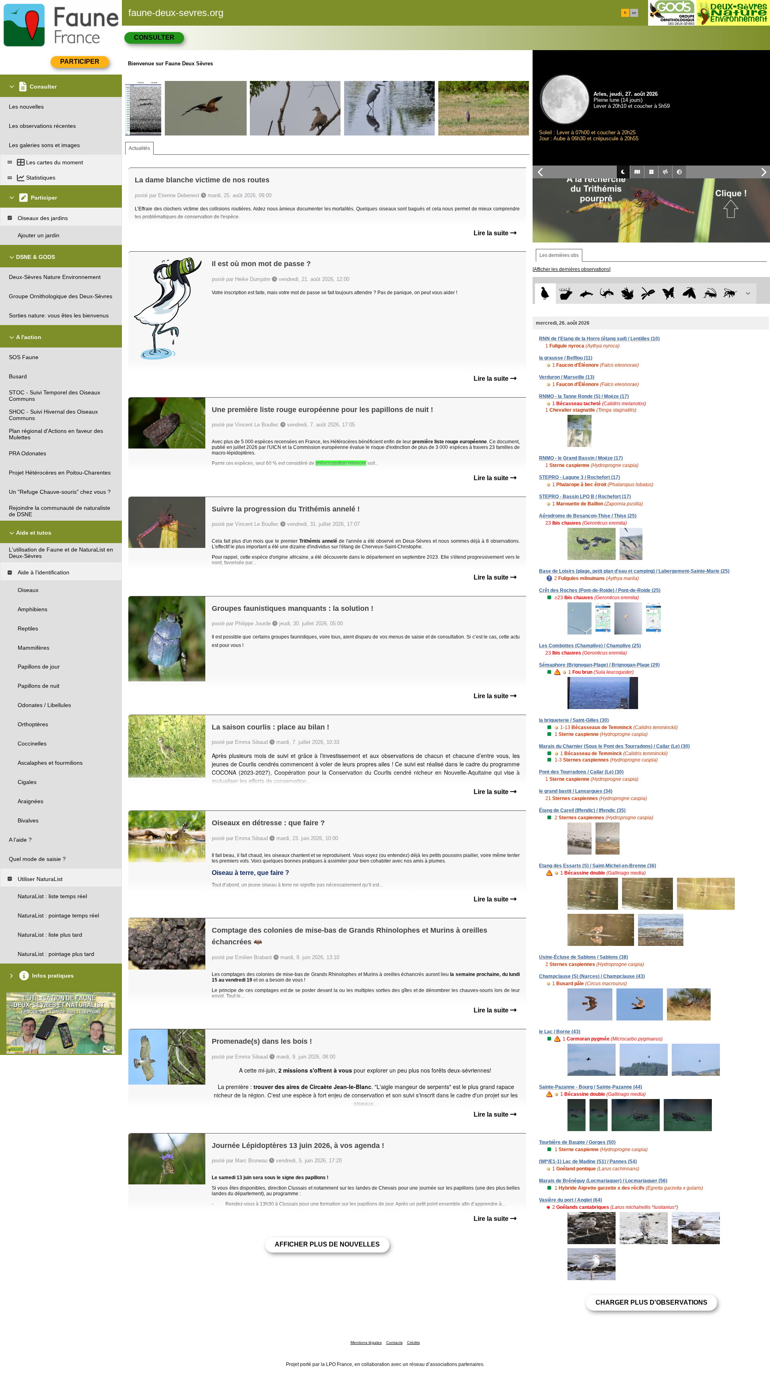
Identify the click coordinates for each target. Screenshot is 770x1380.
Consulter (154, 37)
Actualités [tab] (139, 148)
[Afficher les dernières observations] (571, 269)
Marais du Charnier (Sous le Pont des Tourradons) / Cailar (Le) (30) (614, 746)
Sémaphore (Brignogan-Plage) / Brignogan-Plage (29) (599, 665)
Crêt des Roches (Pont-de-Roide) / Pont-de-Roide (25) (600, 590)
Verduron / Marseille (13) (566, 377)
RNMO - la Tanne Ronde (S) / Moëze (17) (584, 396)
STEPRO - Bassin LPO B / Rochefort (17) (585, 496)
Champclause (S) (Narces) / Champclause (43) (592, 976)
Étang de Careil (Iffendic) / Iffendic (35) (582, 810)
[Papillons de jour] (669, 293)
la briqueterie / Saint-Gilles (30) (574, 720)
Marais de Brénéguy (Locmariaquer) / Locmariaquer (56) (603, 1181)
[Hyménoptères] (730, 293)
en (634, 13)
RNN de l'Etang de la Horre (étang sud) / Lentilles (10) (599, 338)
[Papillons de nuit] (689, 293)
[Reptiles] (607, 293)
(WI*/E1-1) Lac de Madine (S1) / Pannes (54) (588, 1161)
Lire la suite (492, 233)
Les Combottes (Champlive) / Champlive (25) (590, 646)
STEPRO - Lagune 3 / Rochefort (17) (579, 477)
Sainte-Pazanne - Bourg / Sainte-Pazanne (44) (590, 1087)
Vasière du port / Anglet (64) (570, 1200)
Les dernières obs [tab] (559, 255)
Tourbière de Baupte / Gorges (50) (577, 1142)
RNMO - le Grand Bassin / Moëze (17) (581, 458)
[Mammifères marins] (586, 293)
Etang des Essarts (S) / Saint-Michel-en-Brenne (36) (597, 866)
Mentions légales (366, 1342)
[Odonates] (648, 293)
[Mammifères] (566, 293)
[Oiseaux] (545, 293)
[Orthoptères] (709, 293)
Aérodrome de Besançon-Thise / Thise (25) (587, 516)
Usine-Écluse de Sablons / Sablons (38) (583, 957)
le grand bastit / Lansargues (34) (575, 791)
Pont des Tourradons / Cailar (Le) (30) (581, 772)
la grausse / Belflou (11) (565, 358)
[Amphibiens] (627, 293)
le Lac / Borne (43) (559, 1031)
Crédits (413, 1342)
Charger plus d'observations (651, 1302)
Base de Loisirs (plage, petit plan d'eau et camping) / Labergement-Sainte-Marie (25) (634, 571)
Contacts (394, 1342)
